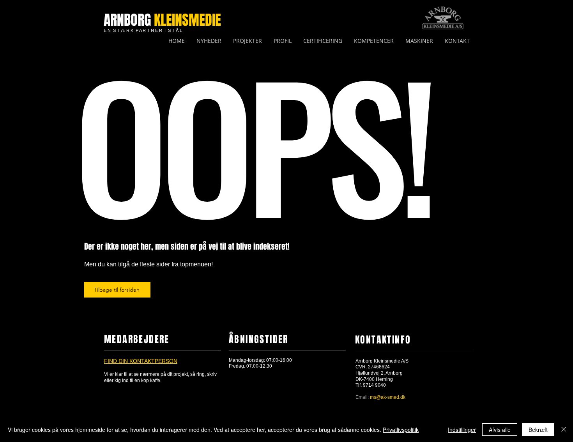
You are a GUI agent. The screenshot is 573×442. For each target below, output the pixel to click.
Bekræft (538, 429)
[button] (374, 41)
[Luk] (563, 429)
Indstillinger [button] (462, 429)
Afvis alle (500, 429)
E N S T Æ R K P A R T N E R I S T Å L (143, 30)
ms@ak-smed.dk (387, 397)
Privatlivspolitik (401, 429)
